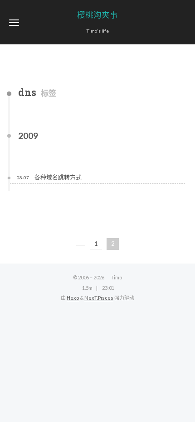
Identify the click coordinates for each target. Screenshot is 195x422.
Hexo (73, 298)
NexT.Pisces (98, 298)
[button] (14, 22)
